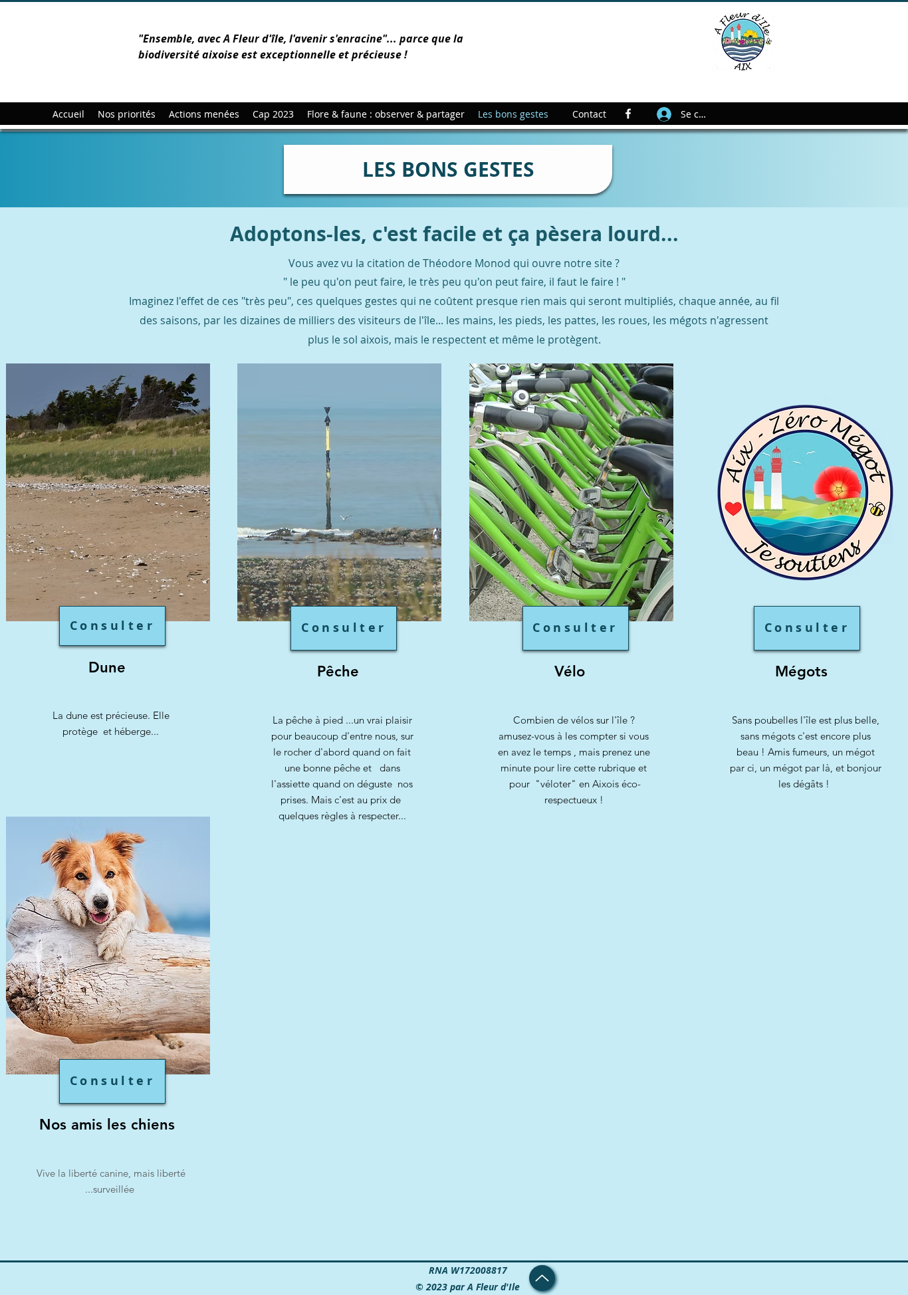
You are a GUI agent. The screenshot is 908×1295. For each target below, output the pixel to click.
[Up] (542, 1278)
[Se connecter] (663, 114)
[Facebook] (628, 113)
